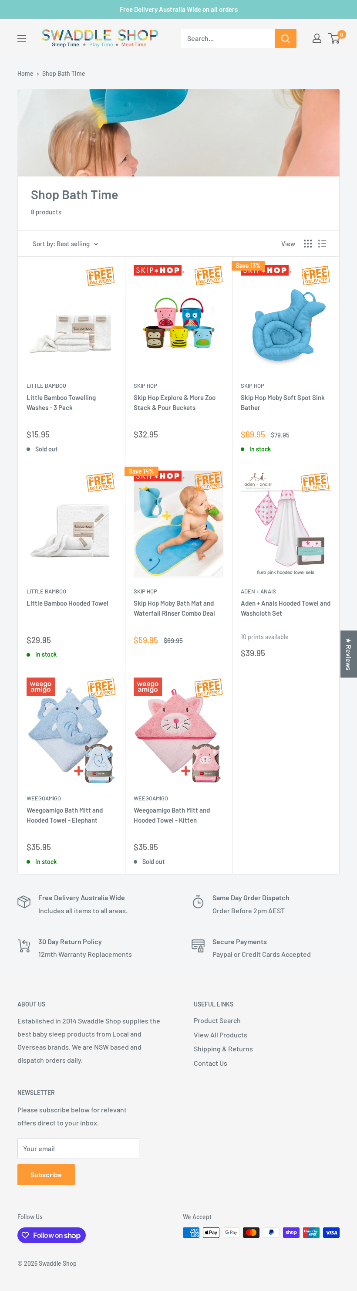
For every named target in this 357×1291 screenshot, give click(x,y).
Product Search (217, 1020)
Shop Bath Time (63, 73)
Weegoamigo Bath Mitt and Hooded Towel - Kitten (172, 815)
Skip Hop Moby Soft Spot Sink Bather (283, 402)
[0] (334, 38)
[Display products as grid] (308, 243)
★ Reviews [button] (349, 654)
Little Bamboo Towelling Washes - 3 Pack (61, 402)
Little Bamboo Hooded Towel (67, 603)
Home (25, 73)
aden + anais (258, 591)
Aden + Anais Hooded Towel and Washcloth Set (285, 608)
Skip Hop (145, 385)
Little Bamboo (46, 385)
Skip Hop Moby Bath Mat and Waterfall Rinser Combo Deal (174, 608)
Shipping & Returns (223, 1048)
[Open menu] (21, 38)
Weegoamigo (44, 798)
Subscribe (46, 1174)
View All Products (220, 1034)
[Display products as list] (322, 243)
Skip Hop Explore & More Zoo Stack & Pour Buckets (175, 402)
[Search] (285, 38)
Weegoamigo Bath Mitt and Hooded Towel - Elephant (65, 815)
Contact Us (210, 1063)
